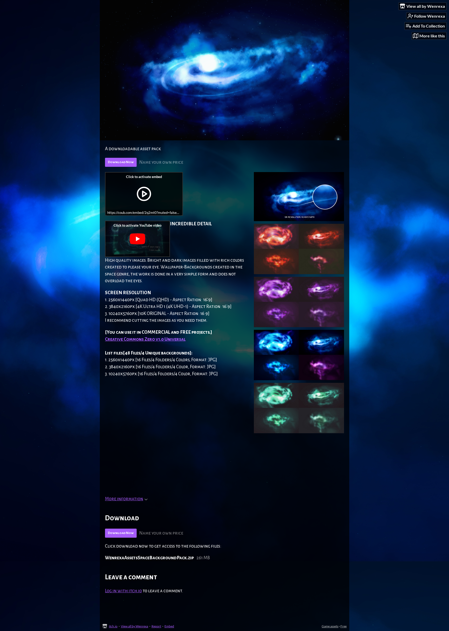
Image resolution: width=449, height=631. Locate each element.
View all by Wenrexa (134, 626)
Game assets (330, 626)
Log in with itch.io (123, 590)
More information (124, 498)
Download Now (121, 162)
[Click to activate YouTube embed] (137, 239)
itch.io (113, 626)
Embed (169, 626)
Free (343, 626)
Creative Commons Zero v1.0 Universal (145, 339)
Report (156, 626)
